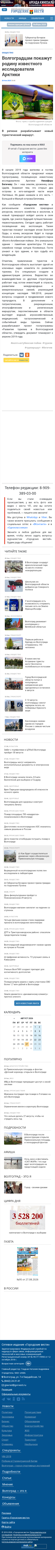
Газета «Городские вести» (16, 1517)
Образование (32, 1421)
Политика (7, 1412)
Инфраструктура (34, 1435)
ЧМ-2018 (6, 1456)
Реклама (6, 1513)
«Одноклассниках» (17, 527)
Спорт (5, 1439)
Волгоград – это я (17, 1176)
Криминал (30, 1416)
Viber (44, 517)
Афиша (22, 18)
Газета (9, 1241)
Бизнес (5, 1421)
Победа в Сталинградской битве (19, 1461)
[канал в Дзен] (18, 1399)
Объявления (37, 18)
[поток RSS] (23, 1399)
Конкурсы (8, 1497)
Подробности (15, 1127)
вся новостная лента (27, 1003)
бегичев (47, 347)
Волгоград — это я (14, 1491)
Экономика (8, 1416)
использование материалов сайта (17, 1542)
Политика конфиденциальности (27, 1534)
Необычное (31, 1444)
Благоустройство (34, 1426)
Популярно (13, 1059)
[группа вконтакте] (9, 1399)
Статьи (6, 1478)
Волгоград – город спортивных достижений (26, 1465)
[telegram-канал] (3, 1399)
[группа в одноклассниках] (13, 1399)
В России (11, 1288)
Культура (7, 1430)
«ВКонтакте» (40, 524)
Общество (7, 52)
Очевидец (7, 1444)
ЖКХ (27, 1430)
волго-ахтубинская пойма (26, 343)
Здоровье (7, 1435)
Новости (9, 18)
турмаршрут (33, 347)
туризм (48, 343)
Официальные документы (16, 1394)
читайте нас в (16, 360)
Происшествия (33, 1412)
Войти (8, 1526)
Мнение (7, 1484)
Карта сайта (8, 1522)
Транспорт (30, 1439)
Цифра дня (12, 1201)
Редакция (7, 1389)
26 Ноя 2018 (6, 80)
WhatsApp (33, 517)
